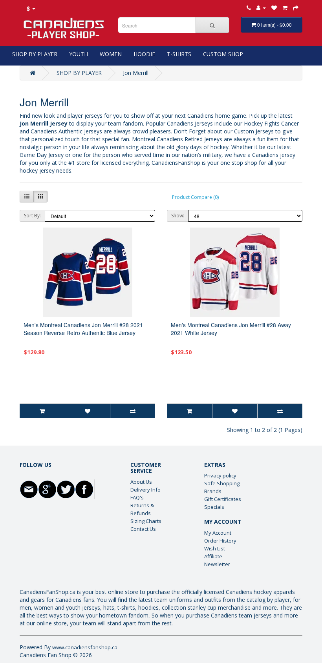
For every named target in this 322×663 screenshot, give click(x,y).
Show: (177, 215)
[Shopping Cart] (284, 7)
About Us (141, 481)
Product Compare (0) (195, 197)
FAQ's (137, 497)
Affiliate (213, 556)
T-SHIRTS (179, 54)
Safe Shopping (222, 483)
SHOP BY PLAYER (34, 54)
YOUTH (78, 54)
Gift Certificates (222, 499)
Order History (220, 540)
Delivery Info (145, 489)
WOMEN (111, 54)
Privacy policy (220, 475)
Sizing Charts (145, 521)
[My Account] (261, 7)
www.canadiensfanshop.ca (84, 647)
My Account (217, 532)
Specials (214, 506)
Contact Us (143, 528)
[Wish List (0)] (274, 7)
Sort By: (32, 215)
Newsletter (217, 564)
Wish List (214, 548)
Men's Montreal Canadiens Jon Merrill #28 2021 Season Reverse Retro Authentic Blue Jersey (83, 329)
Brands (212, 491)
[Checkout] (295, 7)
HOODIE (144, 54)
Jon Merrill (135, 72)
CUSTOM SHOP (223, 54)
